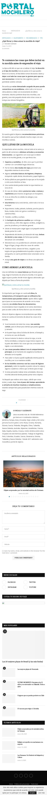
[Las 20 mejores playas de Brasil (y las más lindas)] (23, 645)
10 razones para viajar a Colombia (28, 708)
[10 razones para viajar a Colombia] (8, 712)
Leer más (41, 793)
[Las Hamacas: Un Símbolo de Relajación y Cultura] (8, 758)
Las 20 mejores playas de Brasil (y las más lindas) (22, 661)
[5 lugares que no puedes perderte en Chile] (8, 698)
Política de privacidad (21, 784)
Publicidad (34, 784)
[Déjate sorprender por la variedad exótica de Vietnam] (23, 473)
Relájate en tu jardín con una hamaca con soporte (30, 743)
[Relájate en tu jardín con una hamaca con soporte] (8, 745)
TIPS (41, 38)
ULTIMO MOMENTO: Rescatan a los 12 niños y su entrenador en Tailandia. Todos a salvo (31, 684)
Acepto (32, 793)
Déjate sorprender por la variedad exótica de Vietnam (23, 490)
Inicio (11, 784)
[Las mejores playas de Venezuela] (8, 672)
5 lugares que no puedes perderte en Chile (30, 695)
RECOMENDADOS (31, 38)
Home (4, 31)
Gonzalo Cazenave (10, 44)
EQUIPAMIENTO (18, 38)
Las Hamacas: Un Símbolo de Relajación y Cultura (30, 756)
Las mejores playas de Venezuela (27, 669)
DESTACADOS (14, 31)
